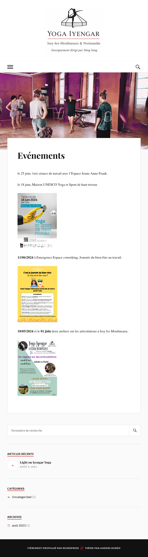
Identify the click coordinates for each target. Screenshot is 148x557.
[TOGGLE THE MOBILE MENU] (10, 67)
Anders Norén (110, 548)
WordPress (71, 548)
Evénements (41, 155)
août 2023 (19, 525)
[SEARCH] (135, 430)
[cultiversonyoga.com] (74, 30)
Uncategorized (21, 497)
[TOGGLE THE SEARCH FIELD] (138, 67)
